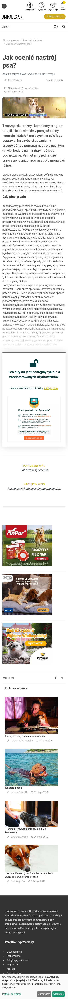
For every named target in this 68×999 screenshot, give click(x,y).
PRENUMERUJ (55, 16)
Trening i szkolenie (33, 40)
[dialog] (34, 986)
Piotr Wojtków (15, 80)
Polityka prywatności (17, 960)
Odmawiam (44, 994)
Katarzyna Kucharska (22, 740)
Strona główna (11, 40)
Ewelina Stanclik (19, 792)
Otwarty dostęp (37, 115)
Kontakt (11, 969)
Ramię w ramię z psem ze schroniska (25, 736)
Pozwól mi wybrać (11, 994)
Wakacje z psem (14, 788)
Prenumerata (14, 956)
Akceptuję (58, 994)
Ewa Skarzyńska (19, 836)
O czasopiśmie (14, 951)
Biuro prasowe (14, 973)
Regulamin (12, 964)
